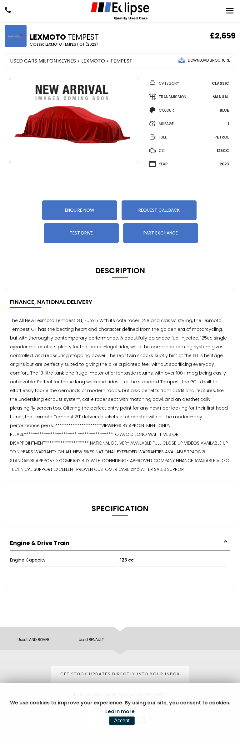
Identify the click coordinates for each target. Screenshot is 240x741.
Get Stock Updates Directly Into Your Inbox (120, 674)
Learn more (120, 711)
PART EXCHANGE (160, 233)
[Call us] (7, 11)
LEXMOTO (93, 60)
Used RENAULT (91, 640)
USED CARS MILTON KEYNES (43, 60)
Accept (121, 720)
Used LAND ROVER (33, 640)
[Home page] (120, 11)
